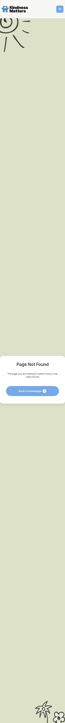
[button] (59, 9)
